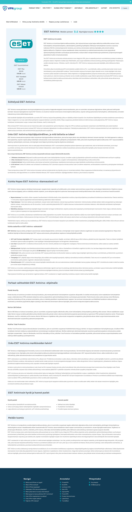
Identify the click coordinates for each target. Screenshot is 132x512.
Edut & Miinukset (12, 22)
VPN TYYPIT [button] (47, 8)
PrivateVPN (65, 482)
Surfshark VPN (66, 487)
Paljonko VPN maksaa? (32, 501)
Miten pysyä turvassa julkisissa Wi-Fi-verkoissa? (39, 494)
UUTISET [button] (104, 8)
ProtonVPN (65, 494)
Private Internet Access (68, 496)
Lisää (75, 22)
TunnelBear (65, 501)
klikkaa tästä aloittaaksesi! (82, 2)
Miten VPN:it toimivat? (32, 485)
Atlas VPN (65, 489)
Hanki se (21, 60)
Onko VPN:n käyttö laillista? (33, 498)
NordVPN (64, 485)
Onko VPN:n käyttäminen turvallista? (36, 496)
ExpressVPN (65, 491)
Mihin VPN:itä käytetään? (33, 487)
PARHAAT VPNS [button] (34, 8)
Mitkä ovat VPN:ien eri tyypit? (34, 482)
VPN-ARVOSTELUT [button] (91, 8)
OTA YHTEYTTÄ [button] (114, 8)
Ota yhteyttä (94, 482)
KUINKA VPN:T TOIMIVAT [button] (62, 8)
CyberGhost (65, 498)
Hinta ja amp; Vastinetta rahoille (33, 22)
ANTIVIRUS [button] (78, 8)
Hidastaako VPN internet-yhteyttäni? (36, 489)
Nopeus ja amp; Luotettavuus (59, 22)
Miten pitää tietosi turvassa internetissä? (37, 491)
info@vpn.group (95, 485)
